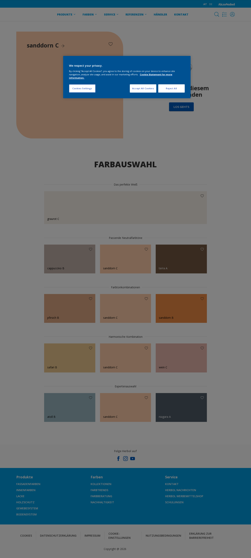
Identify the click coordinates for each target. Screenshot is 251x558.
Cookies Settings (82, 88)
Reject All (171, 88)
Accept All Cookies (143, 88)
